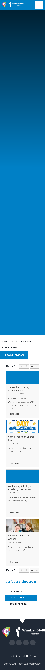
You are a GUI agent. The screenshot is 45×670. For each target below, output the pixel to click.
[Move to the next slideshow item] (41, 287)
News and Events (22, 342)
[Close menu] (39, 5)
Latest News (9, 347)
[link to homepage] (14, 5)
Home (5, 342)
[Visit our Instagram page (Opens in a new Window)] (19, 642)
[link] (21, 366)
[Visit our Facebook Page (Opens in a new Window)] (12, 642)
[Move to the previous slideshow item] (41, 293)
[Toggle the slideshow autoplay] (41, 299)
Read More (14, 414)
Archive (34, 366)
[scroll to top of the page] (22, 619)
